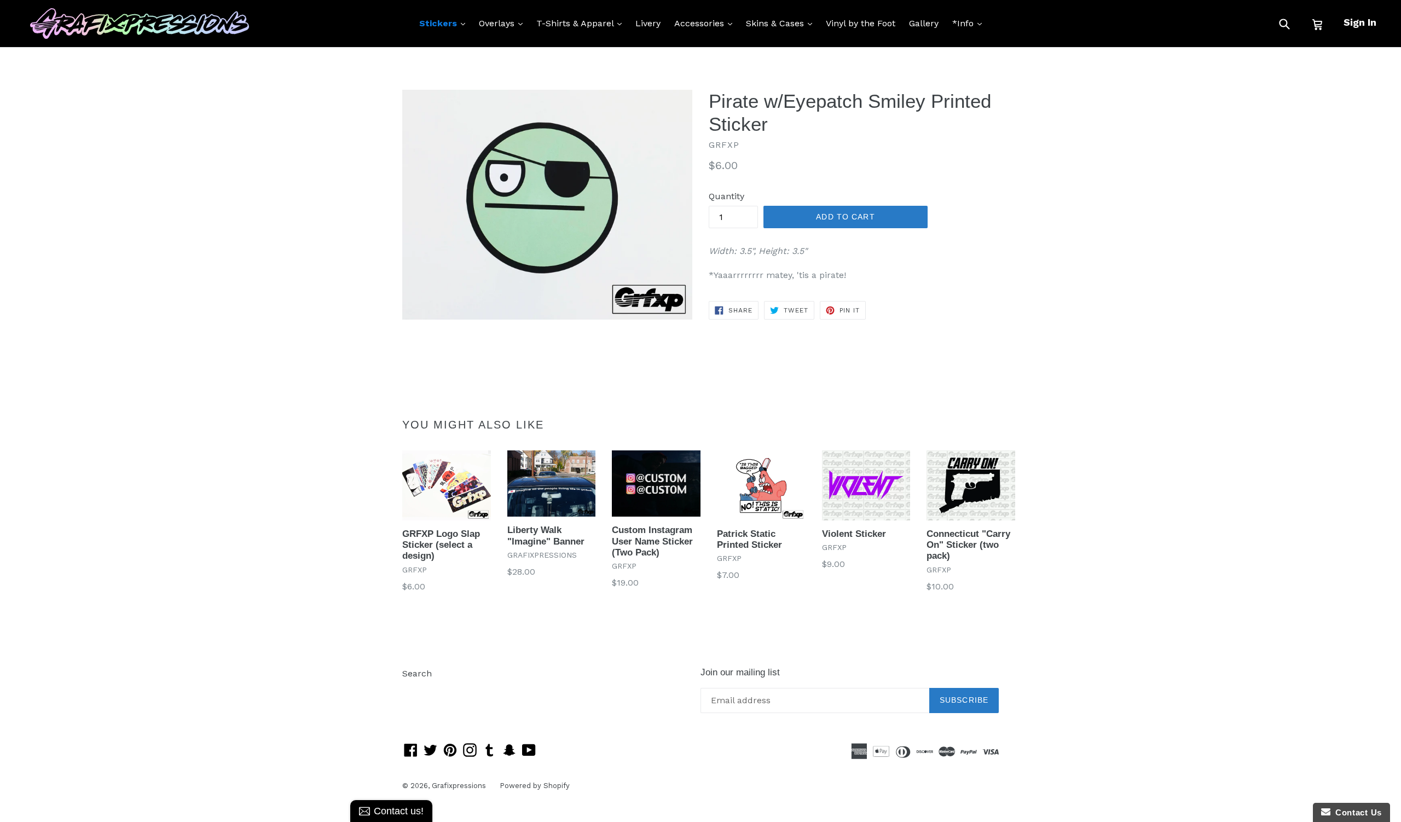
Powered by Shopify (535, 786)
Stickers (445, 23)
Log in (415, 690)
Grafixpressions (459, 786)
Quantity (726, 196)
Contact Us (1356, 812)
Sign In (1360, 22)
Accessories (706, 23)
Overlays (503, 23)
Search (417, 673)
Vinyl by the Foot (860, 23)
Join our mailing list (740, 672)
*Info (969, 23)
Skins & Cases (782, 23)
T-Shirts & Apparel (581, 23)
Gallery (924, 23)
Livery (648, 23)
